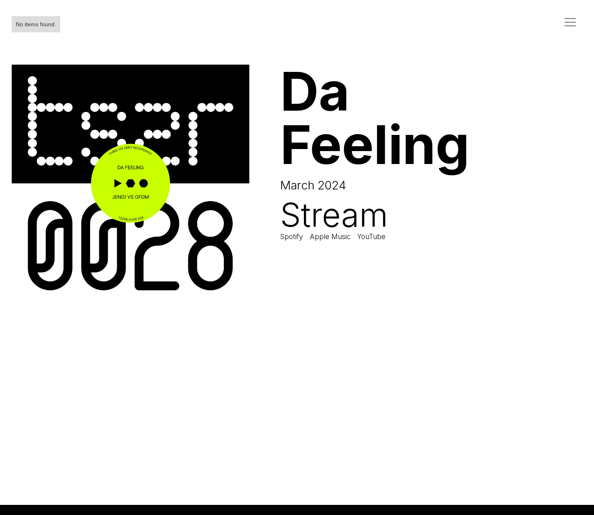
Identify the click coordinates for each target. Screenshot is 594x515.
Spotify (291, 236)
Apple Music (330, 236)
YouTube (371, 236)
